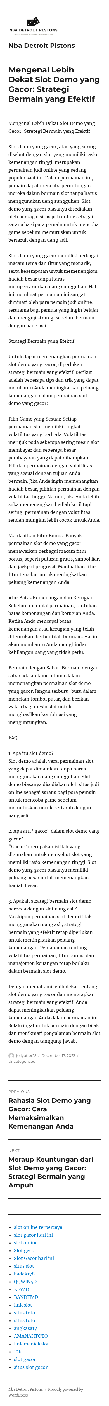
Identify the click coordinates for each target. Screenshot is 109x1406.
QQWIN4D (25, 1281)
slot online (26, 1242)
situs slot (24, 1266)
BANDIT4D (26, 1297)
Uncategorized (21, 1061)
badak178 (24, 1274)
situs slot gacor (31, 1367)
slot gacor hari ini (33, 1235)
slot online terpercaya (38, 1227)
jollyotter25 (26, 1055)
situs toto (24, 1312)
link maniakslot (31, 1344)
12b (18, 1351)
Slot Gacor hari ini (34, 1258)
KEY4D (21, 1289)
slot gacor (25, 1359)
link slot (23, 1305)
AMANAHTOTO (31, 1336)
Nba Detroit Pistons (41, 45)
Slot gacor (25, 1250)
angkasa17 (25, 1328)
